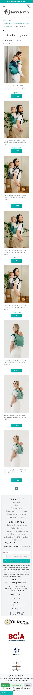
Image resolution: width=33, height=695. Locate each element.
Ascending (18, 40)
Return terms (16, 528)
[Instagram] (14, 613)
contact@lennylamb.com (16, 605)
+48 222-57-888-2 (16, 598)
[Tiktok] (22, 613)
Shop (10, 20)
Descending (6, 43)
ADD (17, 96)
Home (4, 20)
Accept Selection (17, 685)
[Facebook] (10, 613)
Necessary (8, 688)
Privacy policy (16, 540)
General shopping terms (16, 525)
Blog (16, 505)
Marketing (17, 690)
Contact (16, 502)
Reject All (28, 685)
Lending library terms (17, 534)
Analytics (17, 688)
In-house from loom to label (16, 1)
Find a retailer (16, 508)
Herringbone (8, 26)
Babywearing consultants (16, 511)
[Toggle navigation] (9, 6)
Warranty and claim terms (16, 531)
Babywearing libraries (16, 514)
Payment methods (16, 517)
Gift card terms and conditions (16, 537)
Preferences (26, 688)
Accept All (5, 685)
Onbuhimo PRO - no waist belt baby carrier (17, 23)
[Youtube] (18, 613)
